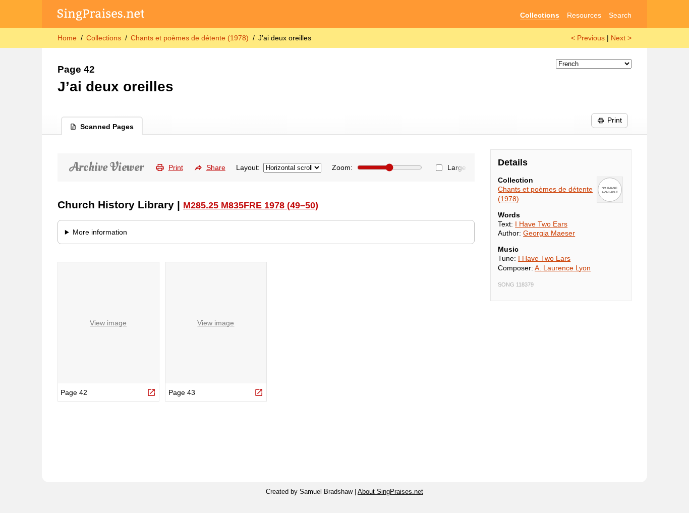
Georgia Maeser (549, 233)
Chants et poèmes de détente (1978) (190, 38)
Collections (539, 15)
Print (614, 120)
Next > (621, 38)
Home (67, 38)
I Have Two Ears (541, 224)
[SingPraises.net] (101, 15)
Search (620, 15)
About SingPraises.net (390, 491)
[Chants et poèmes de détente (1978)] (610, 190)
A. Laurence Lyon (563, 268)
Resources (584, 15)
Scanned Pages (107, 127)
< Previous (588, 38)
